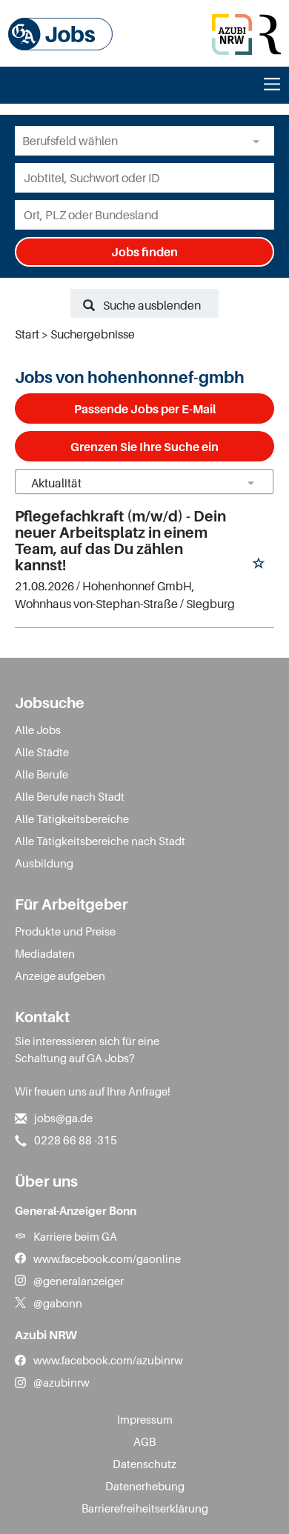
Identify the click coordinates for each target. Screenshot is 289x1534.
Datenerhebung (145, 1486)
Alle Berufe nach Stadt (69, 796)
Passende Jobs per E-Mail (145, 408)
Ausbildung (44, 863)
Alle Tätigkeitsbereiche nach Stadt (100, 840)
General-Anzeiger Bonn (75, 1210)
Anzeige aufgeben (60, 975)
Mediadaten (45, 953)
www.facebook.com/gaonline (107, 1258)
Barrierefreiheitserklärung (145, 1508)
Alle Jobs (38, 729)
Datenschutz (144, 1463)
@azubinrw (61, 1382)
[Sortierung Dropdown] (250, 482)
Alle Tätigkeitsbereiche (72, 818)
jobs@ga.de (63, 1117)
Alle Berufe (41, 774)
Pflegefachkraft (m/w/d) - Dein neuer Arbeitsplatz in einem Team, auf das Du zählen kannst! (120, 540)
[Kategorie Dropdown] (259, 141)
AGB (144, 1441)
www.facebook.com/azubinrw (108, 1360)
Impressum (145, 1419)
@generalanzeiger (78, 1280)
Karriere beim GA (75, 1236)
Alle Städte (42, 751)
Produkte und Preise (65, 931)
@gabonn (57, 1303)
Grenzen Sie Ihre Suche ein (144, 446)
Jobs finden (144, 251)
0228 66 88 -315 (75, 1140)
